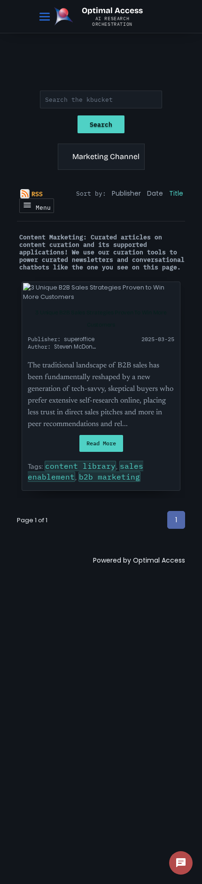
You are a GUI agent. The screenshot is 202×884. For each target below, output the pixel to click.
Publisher (126, 193)
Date (155, 193)
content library (80, 466)
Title (176, 193)
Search (101, 124)
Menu (41, 207)
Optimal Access (159, 560)
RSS (37, 194)
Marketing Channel (106, 156)
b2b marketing (109, 476)
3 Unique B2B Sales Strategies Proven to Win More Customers (100, 318)
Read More (101, 443)
